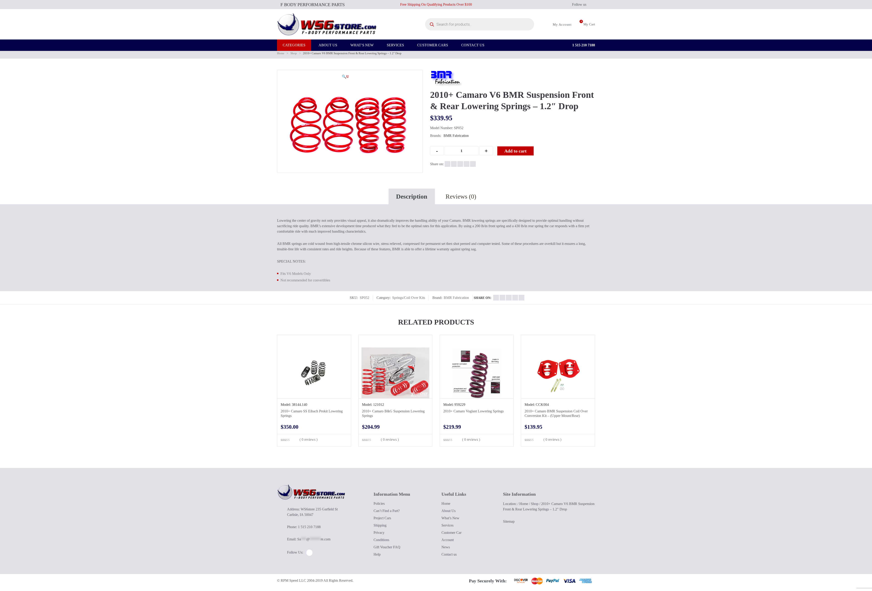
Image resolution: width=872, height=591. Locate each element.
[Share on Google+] (460, 164)
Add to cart (515, 150)
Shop (293, 53)
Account (447, 540)
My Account (561, 24)
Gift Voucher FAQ (387, 547)
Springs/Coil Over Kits (408, 298)
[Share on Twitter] (454, 164)
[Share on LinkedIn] (466, 164)
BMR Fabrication (456, 136)
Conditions (381, 540)
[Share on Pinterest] (473, 164)
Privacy (379, 532)
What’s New (450, 518)
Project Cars (382, 518)
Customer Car (451, 532)
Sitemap (509, 521)
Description (411, 196)
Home (280, 53)
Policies (379, 503)
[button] (345, 76)
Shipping (380, 525)
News (445, 547)
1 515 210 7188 (583, 45)
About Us (448, 511)
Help (377, 554)
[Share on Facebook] (447, 164)
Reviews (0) (461, 196)
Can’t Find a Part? (387, 511)
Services (447, 525)
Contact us (449, 554)
